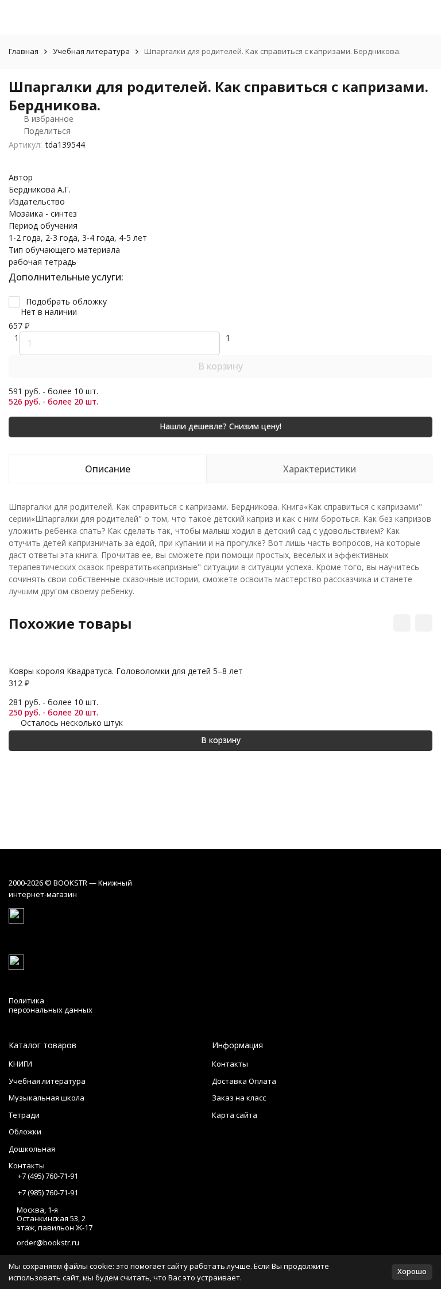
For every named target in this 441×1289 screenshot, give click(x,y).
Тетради (24, 1115)
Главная (23, 51)
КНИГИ (20, 1064)
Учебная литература (91, 51)
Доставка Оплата (244, 1081)
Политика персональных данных (50, 1005)
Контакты (230, 1064)
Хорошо (412, 1271)
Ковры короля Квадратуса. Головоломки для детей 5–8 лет (126, 670)
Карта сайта (234, 1115)
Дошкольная (32, 1149)
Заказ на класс (239, 1097)
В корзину (220, 366)
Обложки (25, 1131)
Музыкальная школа (46, 1097)
